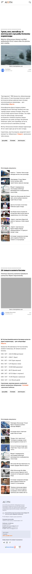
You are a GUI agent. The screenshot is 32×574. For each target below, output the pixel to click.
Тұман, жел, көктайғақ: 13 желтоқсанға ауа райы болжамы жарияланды (15, 34)
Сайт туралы (5, 532)
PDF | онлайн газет (7, 535)
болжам (12, 140)
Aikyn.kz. (12, 104)
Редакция (5, 534)
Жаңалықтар (4, 29)
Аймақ (9, 29)
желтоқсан (21, 140)
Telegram (20, 134)
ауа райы (4, 140)
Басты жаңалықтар (16, 29)
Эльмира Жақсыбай (10, 312)
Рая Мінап (7, 69)
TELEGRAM (25, 385)
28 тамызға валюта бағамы (13, 270)
